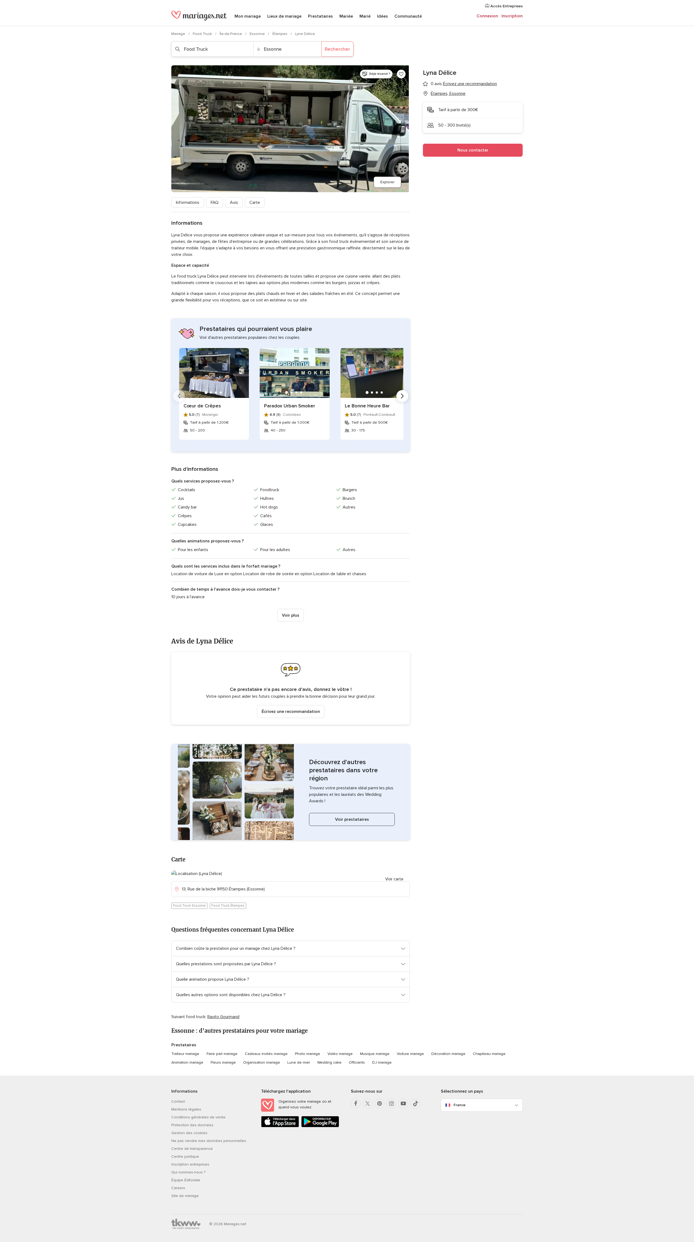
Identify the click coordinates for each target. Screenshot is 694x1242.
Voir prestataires (352, 819)
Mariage (178, 33)
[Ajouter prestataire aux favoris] (401, 74)
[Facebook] (356, 1103)
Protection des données (192, 1125)
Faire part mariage (222, 1053)
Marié (365, 16)
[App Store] (280, 1126)
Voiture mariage (410, 1053)
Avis (234, 202)
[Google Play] (320, 1126)
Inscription (512, 16)
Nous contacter (473, 150)
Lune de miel (298, 1062)
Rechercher (337, 49)
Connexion (487, 16)
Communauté (408, 16)
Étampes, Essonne (448, 93)
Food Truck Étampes (228, 905)
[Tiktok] (415, 1103)
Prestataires (320, 16)
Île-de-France (231, 33)
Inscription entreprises (190, 1164)
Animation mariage (187, 1062)
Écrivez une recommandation (291, 711)
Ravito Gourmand (223, 1016)
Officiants (357, 1062)
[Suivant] (402, 396)
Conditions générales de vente (198, 1117)
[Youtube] (403, 1103)
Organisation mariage (261, 1062)
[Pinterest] (379, 1103)
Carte (254, 202)
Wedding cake (329, 1062)
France (459, 1105)
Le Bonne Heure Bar (367, 406)
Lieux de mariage (284, 16)
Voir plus (290, 615)
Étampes (280, 33)
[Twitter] (367, 1103)
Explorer (387, 182)
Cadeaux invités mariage (266, 1053)
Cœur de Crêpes (202, 406)
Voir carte (394, 879)
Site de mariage (185, 1195)
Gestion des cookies (189, 1133)
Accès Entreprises (506, 6)
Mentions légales (186, 1109)
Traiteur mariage (185, 1053)
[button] (290, 688)
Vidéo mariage (340, 1053)
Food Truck (203, 33)
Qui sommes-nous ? (188, 1172)
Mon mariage (247, 16)
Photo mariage (307, 1053)
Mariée (346, 16)
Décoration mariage (448, 1053)
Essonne (258, 33)
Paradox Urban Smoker (289, 406)
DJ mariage (382, 1062)
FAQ (215, 202)
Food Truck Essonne (189, 905)
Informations (187, 202)
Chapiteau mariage (489, 1053)
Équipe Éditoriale (185, 1180)
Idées (382, 16)
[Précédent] (179, 396)
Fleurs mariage (223, 1062)
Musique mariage (375, 1053)
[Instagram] (391, 1103)
